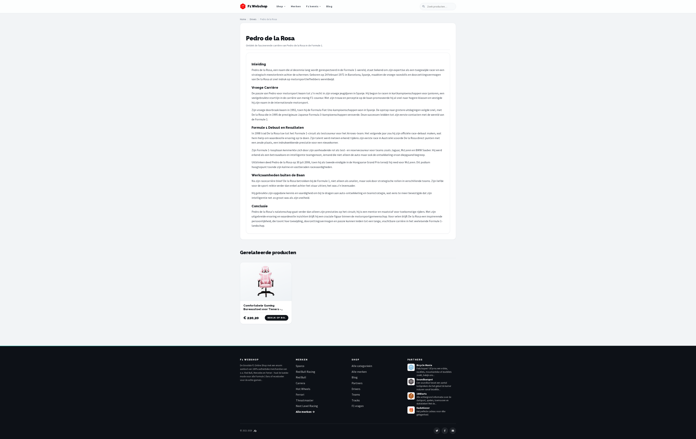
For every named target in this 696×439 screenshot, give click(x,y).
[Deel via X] (437, 430)
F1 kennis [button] (312, 6)
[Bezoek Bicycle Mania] (411, 367)
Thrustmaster (304, 400)
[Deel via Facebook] (445, 430)
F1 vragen (358, 406)
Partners (357, 383)
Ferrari (300, 394)
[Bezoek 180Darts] (411, 396)
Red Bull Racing (305, 371)
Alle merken (359, 371)
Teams (356, 394)
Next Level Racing (307, 406)
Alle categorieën (362, 366)
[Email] (453, 430)
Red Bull (301, 377)
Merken (296, 6)
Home (243, 19)
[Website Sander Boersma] (255, 430)
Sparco (300, 366)
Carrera (300, 383)
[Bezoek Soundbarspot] (411, 381)
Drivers (253, 19)
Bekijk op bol (277, 318)
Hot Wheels (303, 389)
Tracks (356, 400)
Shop (279, 6)
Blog (329, 6)
